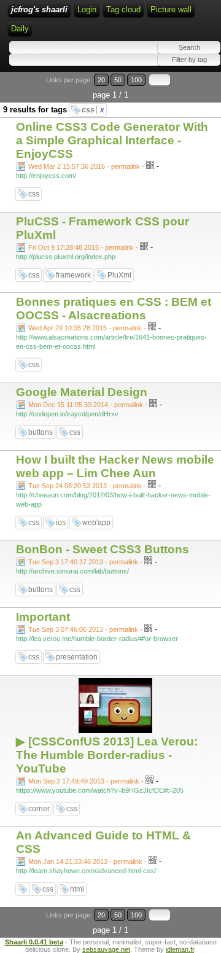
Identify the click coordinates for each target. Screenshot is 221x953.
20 (101, 80)
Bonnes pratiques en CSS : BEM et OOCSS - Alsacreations (113, 308)
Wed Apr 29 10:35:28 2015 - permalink (85, 328)
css (93, 110)
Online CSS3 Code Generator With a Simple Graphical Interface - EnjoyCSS (112, 140)
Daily (20, 28)
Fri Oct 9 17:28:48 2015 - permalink (81, 247)
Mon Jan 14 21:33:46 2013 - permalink (85, 861)
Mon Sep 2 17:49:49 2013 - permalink (83, 781)
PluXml (119, 275)
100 (136, 80)
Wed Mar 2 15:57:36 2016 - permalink (84, 166)
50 (118, 80)
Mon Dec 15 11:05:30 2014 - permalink (85, 404)
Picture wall (171, 9)
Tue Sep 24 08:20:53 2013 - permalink (85, 485)
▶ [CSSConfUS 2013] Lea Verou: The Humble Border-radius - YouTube (107, 755)
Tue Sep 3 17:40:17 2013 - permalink (83, 562)
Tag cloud (123, 9)
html (77, 889)
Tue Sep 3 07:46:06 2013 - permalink (83, 629)
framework (73, 275)
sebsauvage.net (106, 949)
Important (43, 616)
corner (39, 808)
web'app (96, 522)
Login (86, 9)
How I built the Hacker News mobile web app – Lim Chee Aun (115, 466)
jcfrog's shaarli (39, 9)
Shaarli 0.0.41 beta (34, 942)
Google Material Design (81, 392)
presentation (77, 657)
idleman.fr (180, 949)
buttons (40, 432)
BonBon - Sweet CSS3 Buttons (102, 549)
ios (61, 522)
